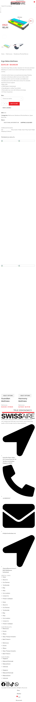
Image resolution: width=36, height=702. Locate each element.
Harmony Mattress (22, 399)
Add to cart (14, 103)
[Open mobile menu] (1, 2)
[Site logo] (18, 2)
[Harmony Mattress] (26, 202)
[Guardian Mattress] (9, 202)
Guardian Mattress (5, 399)
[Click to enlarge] (4, 37)
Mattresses (4, 405)
